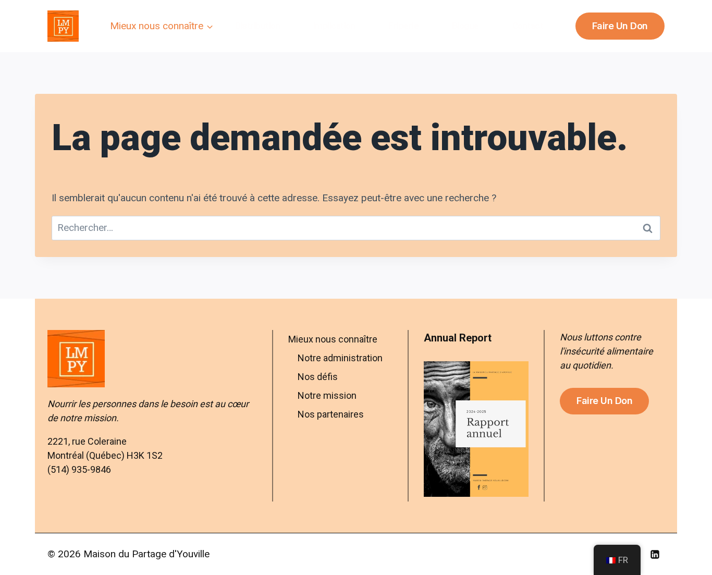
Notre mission (327, 395)
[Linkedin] (655, 554)
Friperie (403, 25)
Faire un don (620, 25)
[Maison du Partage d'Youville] (63, 26)
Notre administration (340, 357)
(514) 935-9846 (79, 469)
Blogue (465, 25)
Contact (528, 25)
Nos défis (318, 376)
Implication (334, 25)
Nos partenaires (331, 414)
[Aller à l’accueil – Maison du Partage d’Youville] (152, 358)
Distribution (257, 25)
